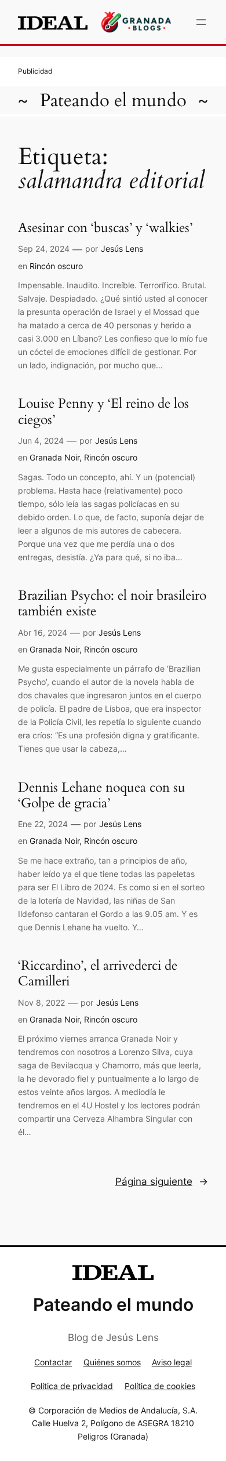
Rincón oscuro (56, 266)
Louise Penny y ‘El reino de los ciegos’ (103, 411)
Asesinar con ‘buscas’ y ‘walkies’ (105, 227)
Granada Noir (54, 457)
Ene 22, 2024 (43, 824)
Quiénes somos (112, 1362)
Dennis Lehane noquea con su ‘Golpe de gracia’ (101, 795)
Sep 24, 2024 (44, 248)
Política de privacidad (72, 1386)
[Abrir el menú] (201, 22)
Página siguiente (161, 1181)
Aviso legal (172, 1362)
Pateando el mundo (113, 100)
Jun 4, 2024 (41, 440)
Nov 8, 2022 (41, 1002)
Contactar (53, 1362)
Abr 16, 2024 (42, 632)
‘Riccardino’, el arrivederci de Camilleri (97, 973)
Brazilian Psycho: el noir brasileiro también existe (112, 603)
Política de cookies (160, 1386)
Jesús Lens (122, 248)
